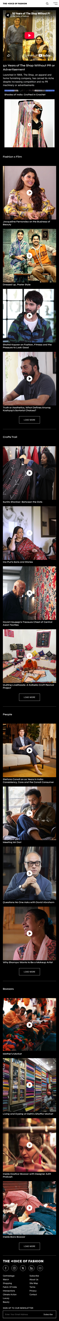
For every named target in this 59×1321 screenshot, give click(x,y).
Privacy (33, 1290)
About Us (34, 1279)
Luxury (6, 1298)
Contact (33, 1294)
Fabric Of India (10, 1287)
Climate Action (9, 1294)
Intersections (9, 1290)
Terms (32, 1287)
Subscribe (34, 1275)
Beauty (6, 1302)
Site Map (34, 1283)
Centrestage (8, 1275)
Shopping (7, 1283)
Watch (6, 1279)
